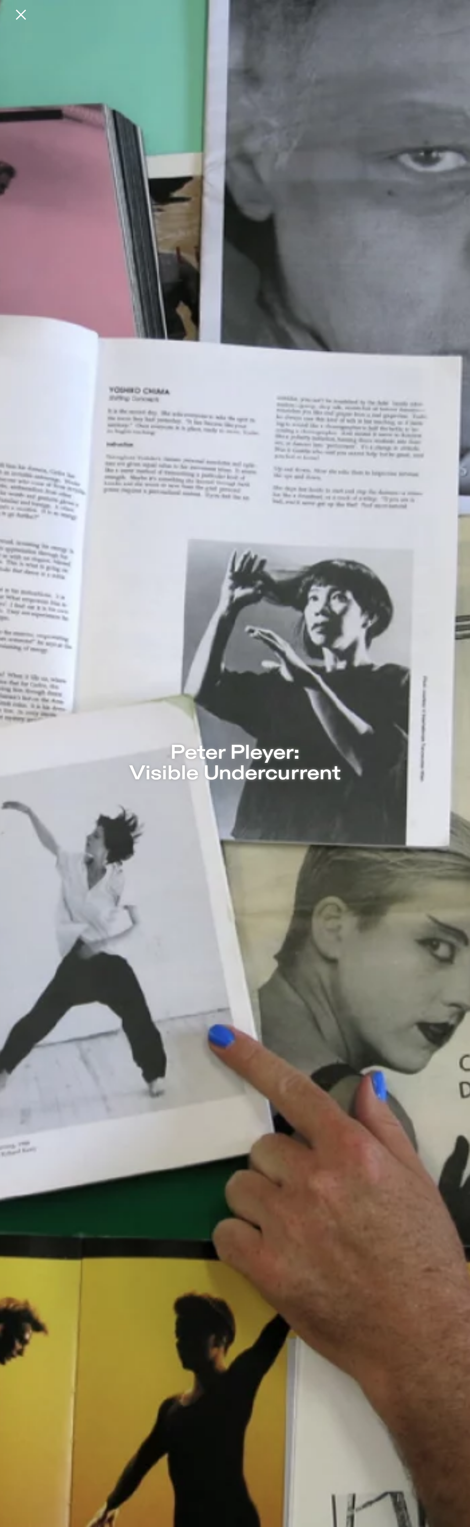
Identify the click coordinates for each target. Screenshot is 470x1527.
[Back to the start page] (21, 15)
